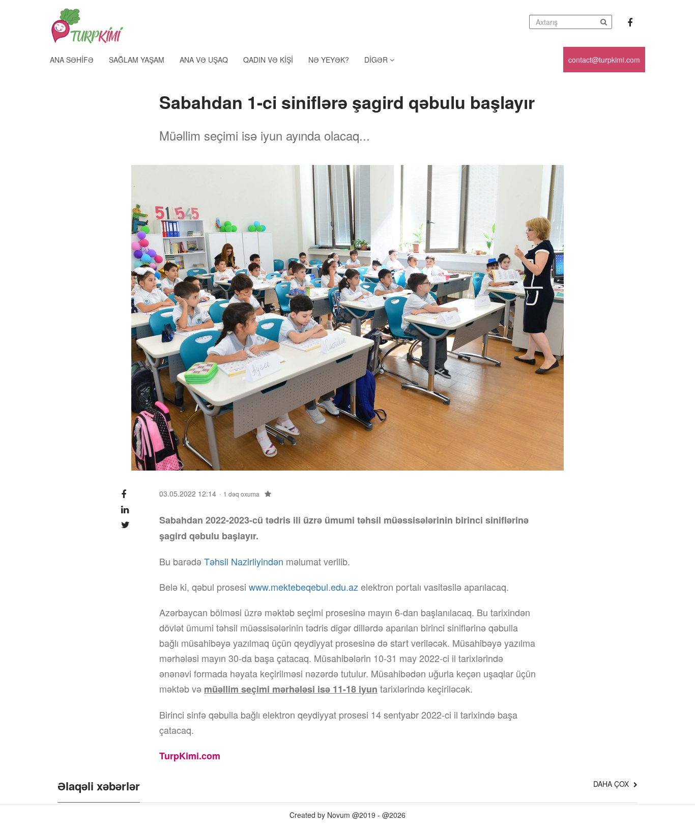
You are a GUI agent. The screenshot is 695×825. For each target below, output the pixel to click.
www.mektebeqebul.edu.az (303, 586)
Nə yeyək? (328, 59)
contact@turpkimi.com (604, 59)
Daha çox (612, 784)
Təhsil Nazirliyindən (243, 561)
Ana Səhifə (72, 59)
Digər (377, 59)
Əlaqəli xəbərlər (98, 787)
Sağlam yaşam (136, 59)
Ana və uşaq (204, 59)
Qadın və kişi (268, 59)
